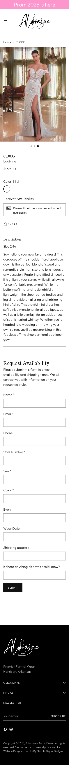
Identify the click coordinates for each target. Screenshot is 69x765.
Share (12, 224)
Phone (8, 433)
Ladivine (9, 161)
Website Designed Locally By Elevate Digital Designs (33, 751)
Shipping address (16, 547)
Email (8, 414)
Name (9, 395)
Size (7, 471)
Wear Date (11, 528)
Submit (13, 587)
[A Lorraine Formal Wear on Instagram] (11, 729)
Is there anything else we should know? (31, 567)
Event (7, 509)
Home (7, 42)
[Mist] (6, 189)
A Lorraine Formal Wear (40, 743)
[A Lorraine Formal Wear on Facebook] (5, 729)
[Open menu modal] (5, 21)
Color (8, 490)
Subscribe (58, 716)
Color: (11, 181)
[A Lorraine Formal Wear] (34, 21)
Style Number (14, 452)
